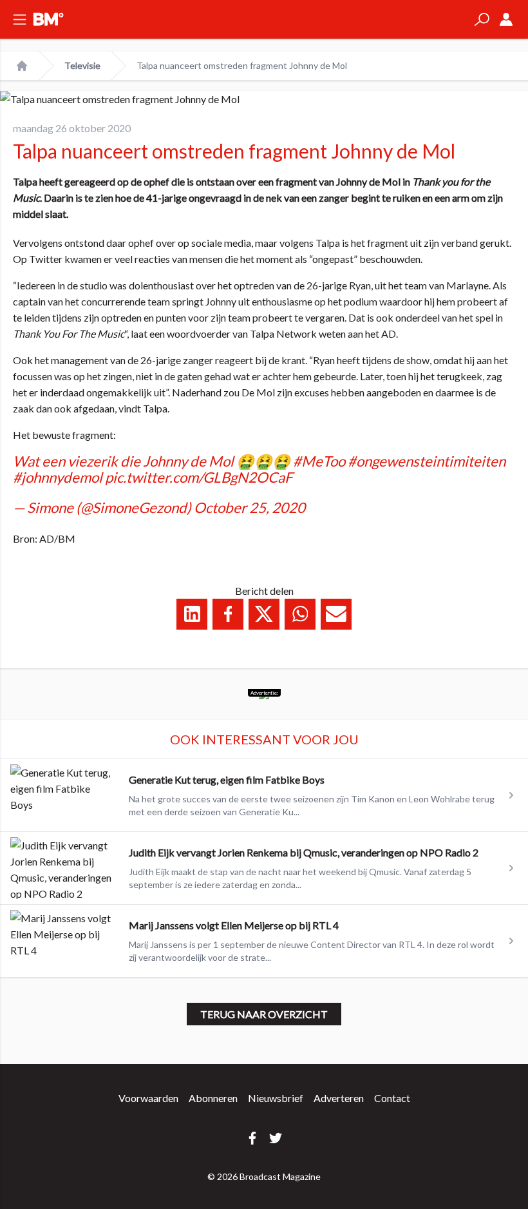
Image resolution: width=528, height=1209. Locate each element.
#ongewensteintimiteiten (426, 461)
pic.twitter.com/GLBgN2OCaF (199, 477)
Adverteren (339, 1098)
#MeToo (319, 461)
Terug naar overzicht (264, 1014)
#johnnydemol (57, 477)
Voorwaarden (148, 1098)
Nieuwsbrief (275, 1098)
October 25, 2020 (249, 507)
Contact (392, 1098)
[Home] (21, 65)
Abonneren (213, 1098)
